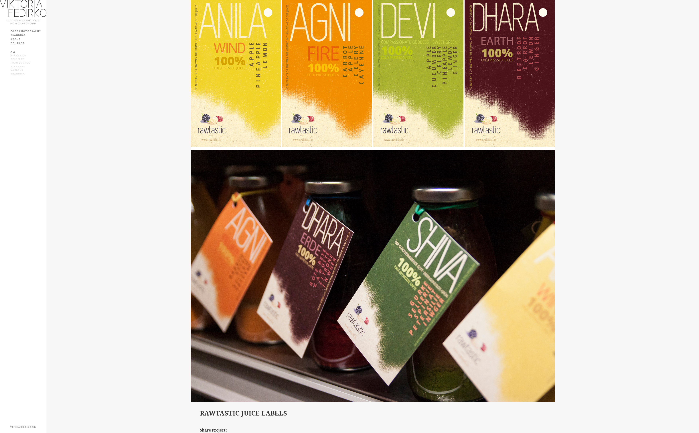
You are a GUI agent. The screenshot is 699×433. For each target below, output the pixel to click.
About (16, 39)
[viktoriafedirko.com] (23, 8)
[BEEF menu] (693, 216)
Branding (18, 35)
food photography (26, 31)
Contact (18, 43)
